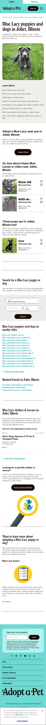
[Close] (42, 710)
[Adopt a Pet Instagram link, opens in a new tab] (30, 656)
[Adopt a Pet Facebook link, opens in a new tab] (12, 656)
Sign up (33, 8)
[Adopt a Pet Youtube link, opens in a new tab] (26, 656)
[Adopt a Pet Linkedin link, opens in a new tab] (34, 656)
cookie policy (18, 715)
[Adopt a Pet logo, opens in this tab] (23, 694)
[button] (41, 181)
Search (23, 317)
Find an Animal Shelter (23, 488)
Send (34, 637)
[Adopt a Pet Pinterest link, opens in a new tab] (21, 656)
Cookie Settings (22, 721)
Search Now (23, 152)
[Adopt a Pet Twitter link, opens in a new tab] (17, 656)
